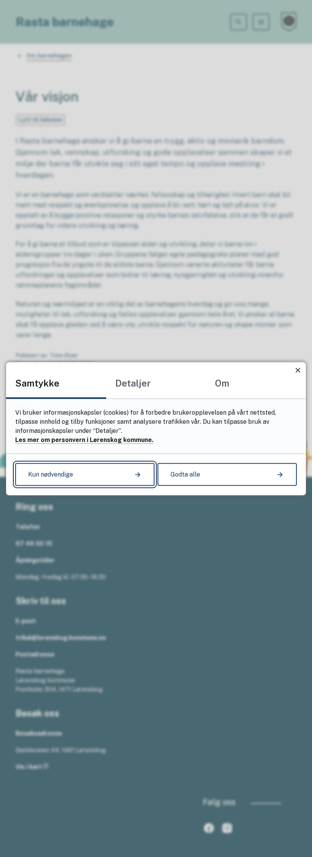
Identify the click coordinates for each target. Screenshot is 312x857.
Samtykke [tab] (37, 382)
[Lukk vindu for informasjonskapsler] (297, 370)
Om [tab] (222, 382)
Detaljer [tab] (133, 382)
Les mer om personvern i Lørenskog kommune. (84, 439)
